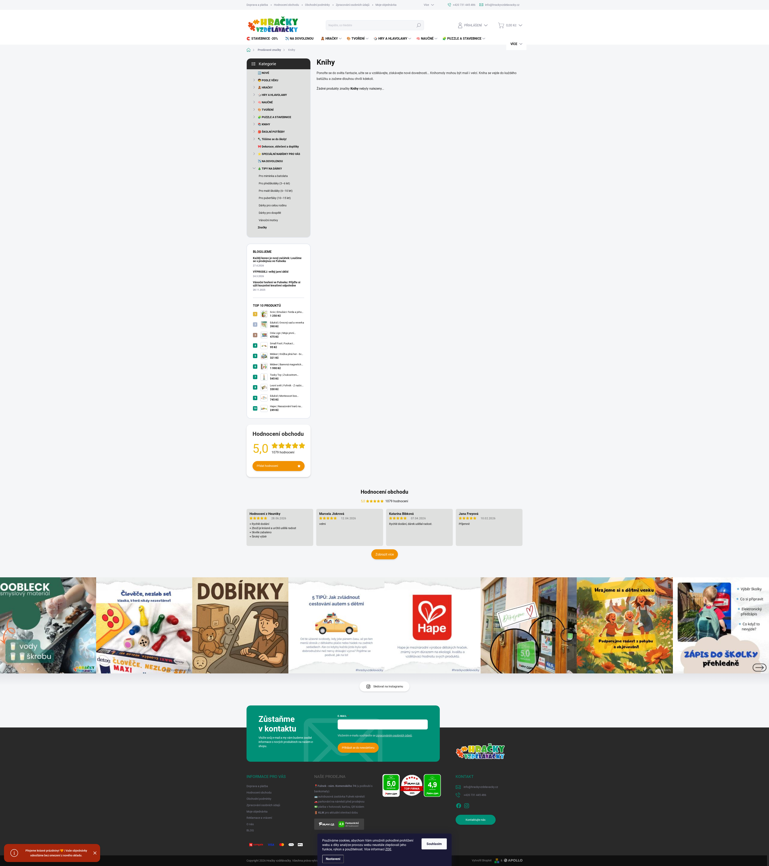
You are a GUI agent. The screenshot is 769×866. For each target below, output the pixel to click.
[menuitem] (264, 39)
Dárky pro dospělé (270, 212)
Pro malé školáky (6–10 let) (276, 190)
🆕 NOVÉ (263, 72)
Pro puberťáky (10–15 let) (275, 198)
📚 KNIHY (264, 124)
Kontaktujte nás (475, 819)
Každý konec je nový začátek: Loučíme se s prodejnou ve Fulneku (277, 259)
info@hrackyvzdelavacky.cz (481, 787)
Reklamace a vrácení (259, 817)
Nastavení (333, 859)
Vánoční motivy (268, 220)
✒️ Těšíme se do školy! (272, 139)
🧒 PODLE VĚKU (268, 80)
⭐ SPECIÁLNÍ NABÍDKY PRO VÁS (279, 154)
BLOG (250, 830)
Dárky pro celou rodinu (273, 205)
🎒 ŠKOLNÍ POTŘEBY (271, 131)
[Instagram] (467, 805)
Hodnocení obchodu (286, 4)
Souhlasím (434, 844)
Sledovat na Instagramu (388, 686)
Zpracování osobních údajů (352, 4)
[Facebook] (459, 805)
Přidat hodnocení (267, 465)
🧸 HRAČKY (265, 87)
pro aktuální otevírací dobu (338, 812)
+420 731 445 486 (475, 795)
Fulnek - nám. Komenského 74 (337, 786)
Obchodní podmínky (317, 4)
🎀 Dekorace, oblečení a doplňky (278, 146)
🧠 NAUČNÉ (265, 102)
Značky (262, 227)
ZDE (388, 849)
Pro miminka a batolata (273, 176)
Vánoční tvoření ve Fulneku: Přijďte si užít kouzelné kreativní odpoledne (276, 284)
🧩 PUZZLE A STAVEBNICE (274, 117)
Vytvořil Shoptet (482, 860)
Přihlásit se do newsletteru (358, 747)
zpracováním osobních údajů (394, 735)
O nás (250, 824)
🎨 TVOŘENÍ (266, 109)
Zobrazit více (384, 554)
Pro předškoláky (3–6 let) (274, 183)
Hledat (419, 25)
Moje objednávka (386, 4)
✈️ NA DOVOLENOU (270, 161)
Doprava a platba (257, 4)
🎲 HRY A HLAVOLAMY (272, 94)
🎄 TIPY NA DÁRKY (270, 168)
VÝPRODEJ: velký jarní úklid (270, 271)
